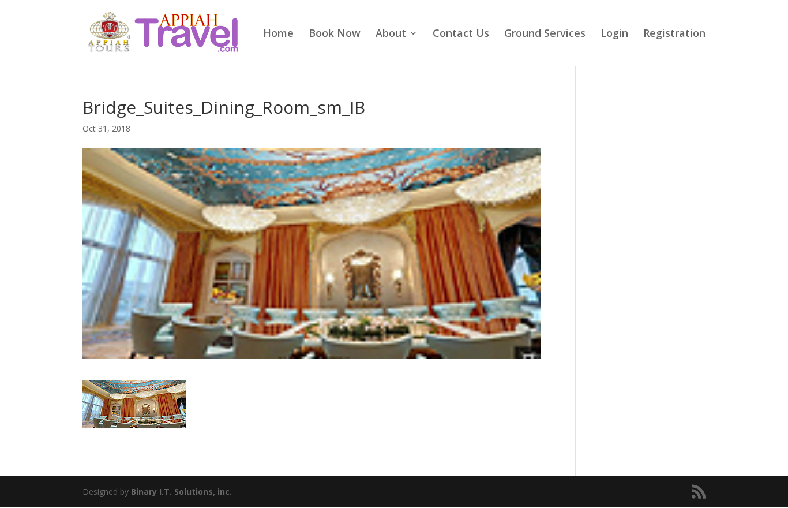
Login (614, 34)
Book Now (335, 34)
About (391, 34)
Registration (674, 34)
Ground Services (545, 34)
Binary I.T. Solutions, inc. (181, 491)
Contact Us (461, 34)
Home (278, 34)
